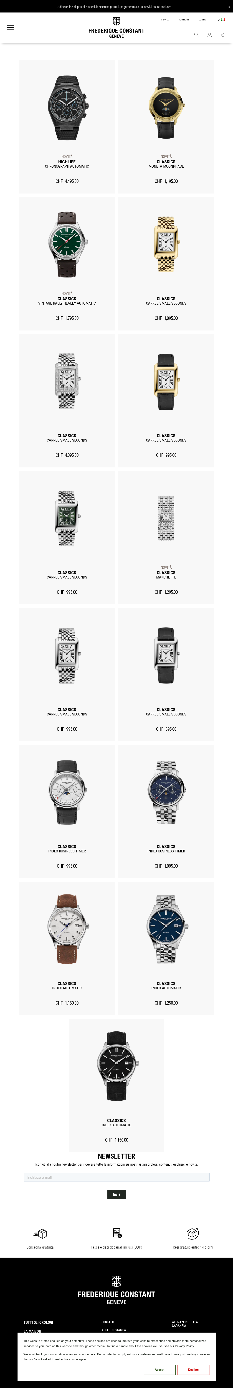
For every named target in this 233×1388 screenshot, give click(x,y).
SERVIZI (165, 19)
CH (219, 19)
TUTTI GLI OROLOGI (38, 1322)
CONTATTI (203, 19)
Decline (193, 1369)
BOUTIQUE (183, 19)
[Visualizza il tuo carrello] (222, 35)
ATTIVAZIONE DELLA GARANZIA (185, 1324)
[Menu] (10, 28)
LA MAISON (32, 1331)
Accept (159, 1369)
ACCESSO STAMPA (113, 1330)
